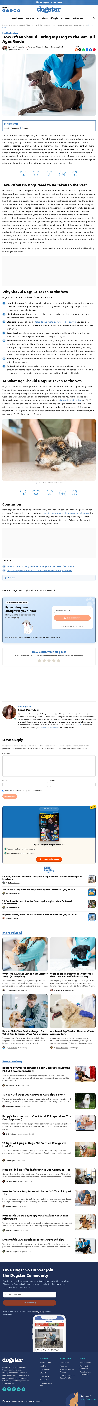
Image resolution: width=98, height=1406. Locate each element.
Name (5, 780)
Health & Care (17, 18)
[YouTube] (15, 10)
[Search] (94, 18)
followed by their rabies (69, 400)
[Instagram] (7, 10)
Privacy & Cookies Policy (51, 637)
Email (53, 780)
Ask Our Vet (78, 18)
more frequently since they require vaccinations (66, 513)
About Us (63, 1366)
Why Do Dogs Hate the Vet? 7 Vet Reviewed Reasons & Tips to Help (39, 570)
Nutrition (30, 18)
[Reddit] (76, 49)
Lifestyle (54, 18)
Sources (11, 578)
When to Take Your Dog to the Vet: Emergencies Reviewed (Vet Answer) (41, 566)
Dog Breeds (65, 18)
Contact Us (64, 1362)
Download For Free (51, 859)
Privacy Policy (38, 1312)
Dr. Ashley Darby (57, 47)
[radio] (39, 660)
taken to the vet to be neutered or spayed (55, 322)
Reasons (25, 128)
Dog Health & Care (10, 33)
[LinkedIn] (90, 49)
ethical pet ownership (49, 727)
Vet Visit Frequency (11, 128)
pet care (78, 725)
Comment (6, 753)
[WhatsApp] (83, 49)
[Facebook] (3, 10)
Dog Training (42, 18)
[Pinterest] (18, 10)
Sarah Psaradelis (17, 47)
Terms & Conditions (33, 637)
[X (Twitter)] (11, 10)
